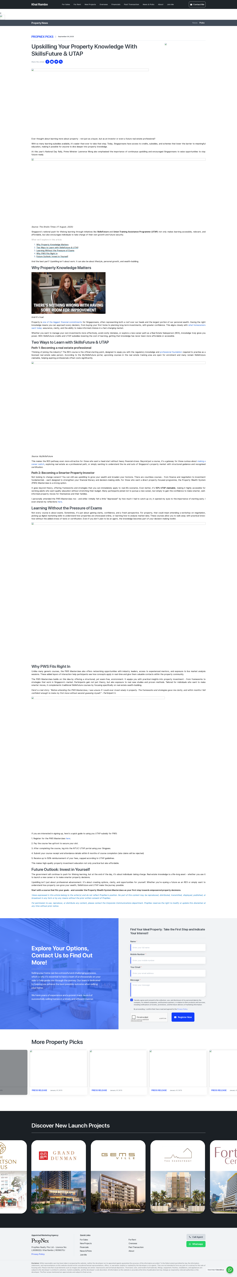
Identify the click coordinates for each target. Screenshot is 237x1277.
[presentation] (32, 1074)
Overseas (104, 4)
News (195, 23)
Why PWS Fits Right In (47, 253)
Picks (202, 23)
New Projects (90, 4)
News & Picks (148, 4)
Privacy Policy (182, 1009)
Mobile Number (138, 954)
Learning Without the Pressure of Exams (55, 250)
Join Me (170, 4)
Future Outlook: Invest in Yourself (52, 256)
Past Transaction (131, 4)
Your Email (136, 967)
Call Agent (197, 1236)
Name (133, 941)
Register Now (184, 1017)
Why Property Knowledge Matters (52, 244)
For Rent (77, 4)
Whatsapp (197, 1244)
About (160, 4)
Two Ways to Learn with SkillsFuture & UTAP (57, 247)
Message (135, 980)
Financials (115, 4)
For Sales (66, 4)
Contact (198, 4)
